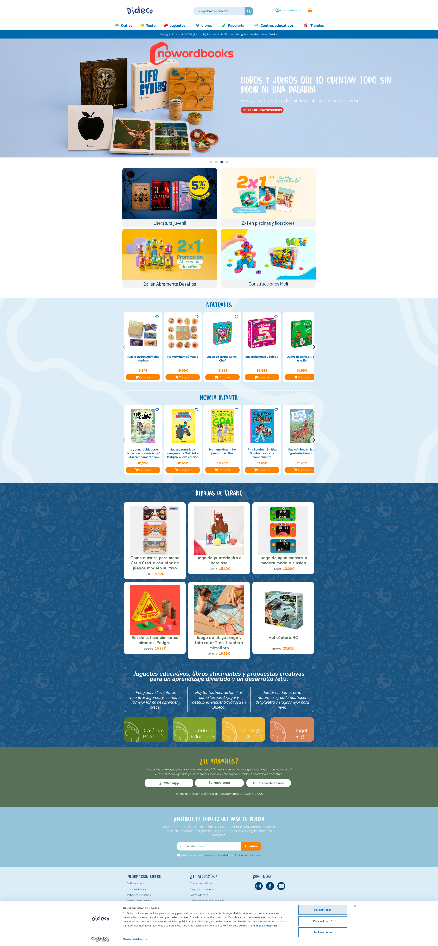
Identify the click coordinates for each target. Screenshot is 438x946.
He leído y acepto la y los (221, 855)
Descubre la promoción (330, 106)
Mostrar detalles (133, 939)
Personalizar (320, 920)
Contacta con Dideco (202, 883)
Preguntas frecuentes (202, 889)
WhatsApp (171, 783)
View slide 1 (211, 162)
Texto (153, 25)
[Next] (313, 347)
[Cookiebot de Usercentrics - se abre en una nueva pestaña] (100, 939)
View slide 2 (216, 162)
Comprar (145, 377)
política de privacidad (216, 855)
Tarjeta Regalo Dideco (139, 900)
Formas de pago (199, 895)
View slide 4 (227, 162)
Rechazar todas (322, 932)
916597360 (222, 783)
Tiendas (317, 25)
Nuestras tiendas (136, 889)
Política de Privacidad (265, 925)
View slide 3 (221, 162)
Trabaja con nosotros (139, 895)
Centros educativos (277, 25)
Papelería (235, 25)
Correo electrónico (271, 783)
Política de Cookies (234, 925)
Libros (206, 25)
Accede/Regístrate (290, 10)
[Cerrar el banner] (354, 906)
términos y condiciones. (247, 855)
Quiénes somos (136, 883)
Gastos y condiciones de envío (207, 900)
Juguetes (177, 25)
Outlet (128, 25)
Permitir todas (322, 909)
